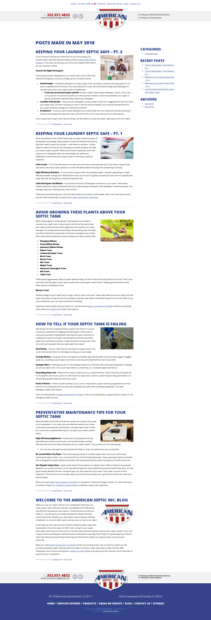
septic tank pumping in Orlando (63, 482)
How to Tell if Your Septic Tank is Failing (81, 323)
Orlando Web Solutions (111, 611)
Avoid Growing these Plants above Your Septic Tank (80, 214)
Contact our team (63, 485)
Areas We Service (115, 3)
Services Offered (85, 3)
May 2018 (149, 106)
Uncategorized (57, 124)
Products (101, 3)
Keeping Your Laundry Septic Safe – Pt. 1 (79, 133)
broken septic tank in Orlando (70, 394)
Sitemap (158, 603)
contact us (54, 309)
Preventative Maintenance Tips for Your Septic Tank (81, 414)
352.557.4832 (58, 14)
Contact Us (135, 3)
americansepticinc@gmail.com (55, 17)
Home (73, 3)
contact (109, 394)
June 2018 (149, 103)
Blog (126, 3)
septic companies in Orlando (100, 306)
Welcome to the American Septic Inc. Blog (82, 500)
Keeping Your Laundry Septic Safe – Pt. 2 (79, 51)
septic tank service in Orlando (85, 197)
